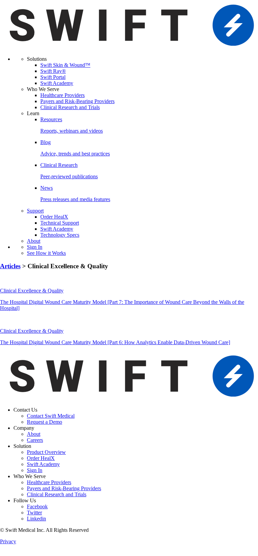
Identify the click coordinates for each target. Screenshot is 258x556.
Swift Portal (53, 77)
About (33, 241)
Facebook (37, 506)
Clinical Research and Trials (70, 107)
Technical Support (59, 223)
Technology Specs (59, 235)
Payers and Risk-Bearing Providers (77, 101)
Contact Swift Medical (51, 416)
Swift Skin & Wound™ (65, 65)
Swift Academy (56, 83)
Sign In (34, 247)
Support (35, 211)
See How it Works (46, 253)
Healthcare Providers (62, 95)
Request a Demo (44, 422)
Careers (35, 440)
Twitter (34, 512)
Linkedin (36, 518)
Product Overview (46, 452)
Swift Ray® (53, 71)
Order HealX (54, 217)
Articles (10, 266)
